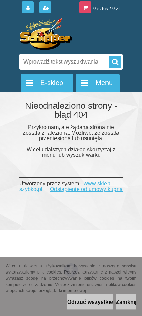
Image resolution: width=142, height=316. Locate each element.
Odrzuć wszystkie (90, 302)
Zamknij (126, 302)
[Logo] (66, 34)
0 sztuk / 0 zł (106, 8)
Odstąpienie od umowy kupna (86, 189)
